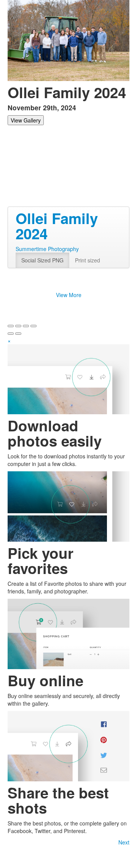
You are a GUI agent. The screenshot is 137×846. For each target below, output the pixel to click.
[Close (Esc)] (11, 326)
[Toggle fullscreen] (26, 326)
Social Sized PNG (42, 260)
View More (68, 295)
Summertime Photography (47, 249)
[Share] (18, 326)
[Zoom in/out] (33, 326)
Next (123, 842)
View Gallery (26, 120)
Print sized (87, 260)
